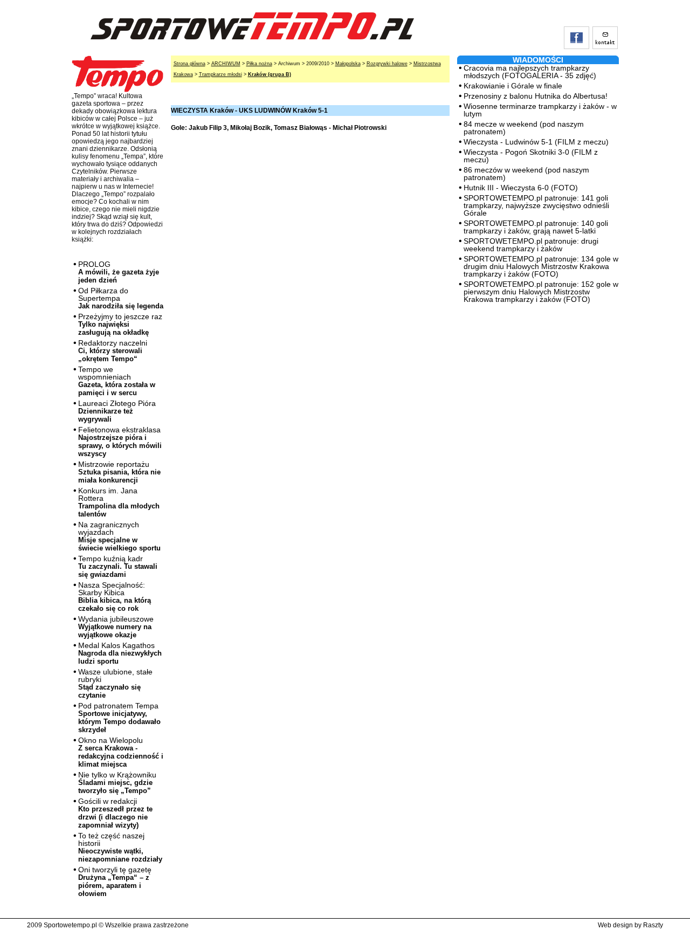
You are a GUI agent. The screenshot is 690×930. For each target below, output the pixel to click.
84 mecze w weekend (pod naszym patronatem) (524, 128)
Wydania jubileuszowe (116, 627)
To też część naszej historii (120, 847)
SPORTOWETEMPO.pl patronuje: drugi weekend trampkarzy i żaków (531, 245)
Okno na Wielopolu (120, 752)
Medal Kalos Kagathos (120, 653)
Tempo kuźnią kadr (117, 566)
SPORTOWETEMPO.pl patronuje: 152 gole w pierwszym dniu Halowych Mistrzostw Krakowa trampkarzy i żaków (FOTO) (541, 292)
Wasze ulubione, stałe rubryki (115, 683)
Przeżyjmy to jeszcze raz (120, 324)
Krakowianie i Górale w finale (513, 85)
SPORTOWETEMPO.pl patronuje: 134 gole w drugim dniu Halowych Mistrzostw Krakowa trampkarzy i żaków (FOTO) (541, 266)
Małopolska (348, 63)
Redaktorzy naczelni (112, 351)
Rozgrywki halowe (387, 63)
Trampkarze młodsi (220, 74)
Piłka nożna (259, 63)
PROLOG (118, 272)
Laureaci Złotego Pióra (117, 411)
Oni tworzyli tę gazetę (114, 881)
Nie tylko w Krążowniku (117, 782)
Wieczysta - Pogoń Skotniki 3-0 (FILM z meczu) (531, 156)
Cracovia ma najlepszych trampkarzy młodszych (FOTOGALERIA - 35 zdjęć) (530, 72)
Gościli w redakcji (115, 813)
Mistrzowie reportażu (119, 472)
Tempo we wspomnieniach (116, 381)
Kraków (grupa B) (269, 74)
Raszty (653, 925)
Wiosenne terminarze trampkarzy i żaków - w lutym (540, 110)
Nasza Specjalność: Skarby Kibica (114, 596)
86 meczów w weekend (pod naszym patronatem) (526, 174)
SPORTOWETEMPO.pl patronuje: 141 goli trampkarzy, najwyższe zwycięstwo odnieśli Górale (536, 205)
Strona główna (189, 63)
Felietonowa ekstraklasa (120, 441)
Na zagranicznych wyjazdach (119, 536)
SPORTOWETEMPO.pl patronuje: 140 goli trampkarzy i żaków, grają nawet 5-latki (536, 227)
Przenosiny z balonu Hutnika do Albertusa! (536, 96)
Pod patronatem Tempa (119, 717)
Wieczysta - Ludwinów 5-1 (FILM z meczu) (536, 141)
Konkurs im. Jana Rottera (119, 502)
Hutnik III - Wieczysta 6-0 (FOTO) (521, 187)
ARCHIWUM (225, 63)
